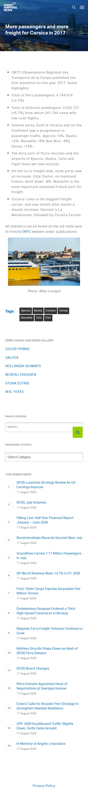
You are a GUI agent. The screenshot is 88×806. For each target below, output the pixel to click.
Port (48, 318)
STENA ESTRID (17, 383)
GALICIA (12, 358)
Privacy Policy (44, 786)
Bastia (38, 311)
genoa (63, 311)
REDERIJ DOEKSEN (20, 375)
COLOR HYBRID (17, 349)
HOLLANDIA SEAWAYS (23, 366)
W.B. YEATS (14, 392)
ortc (39, 318)
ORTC (26, 232)
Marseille (27, 318)
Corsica (51, 311)
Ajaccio (25, 311)
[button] (82, 7)
